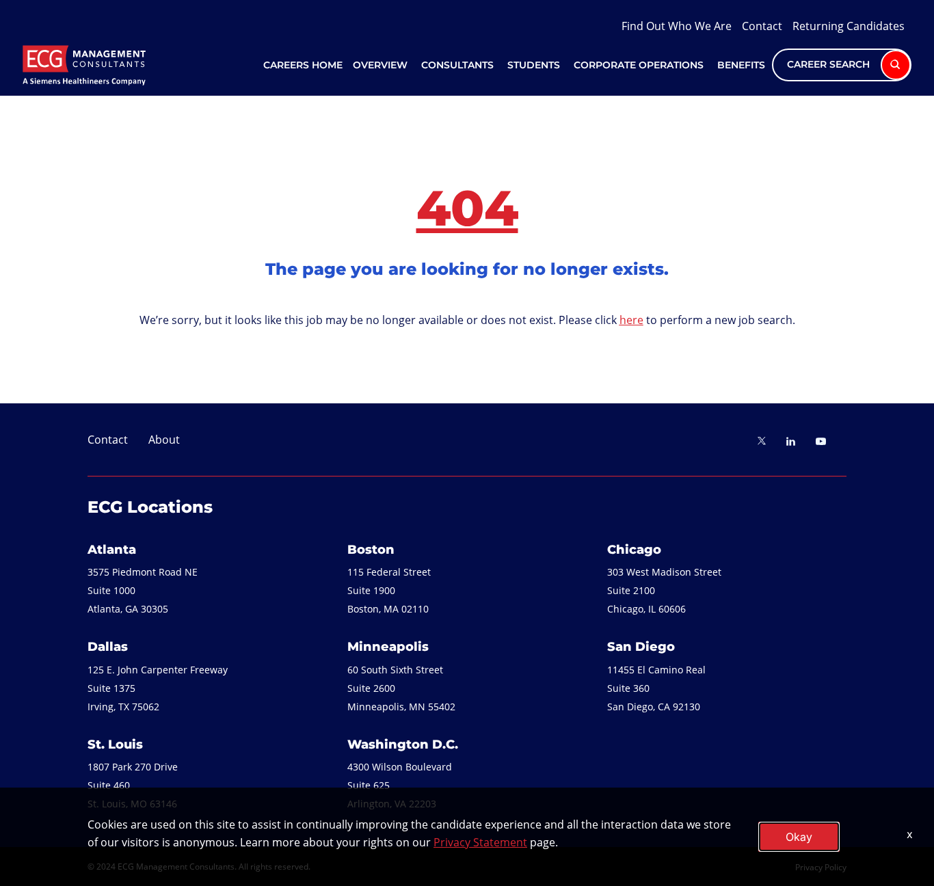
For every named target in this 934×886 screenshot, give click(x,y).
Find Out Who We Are (677, 25)
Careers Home (303, 65)
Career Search (829, 64)
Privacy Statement (480, 842)
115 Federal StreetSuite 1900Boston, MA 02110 (389, 590)
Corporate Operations (639, 65)
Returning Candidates (848, 25)
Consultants (457, 65)
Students (533, 65)
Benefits (741, 65)
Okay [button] (799, 837)
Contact (762, 25)
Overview (380, 65)
